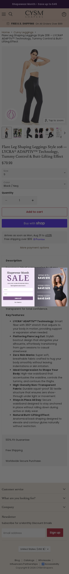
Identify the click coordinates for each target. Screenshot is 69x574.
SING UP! (18, 298)
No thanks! (18, 302)
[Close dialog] (65, 269)
